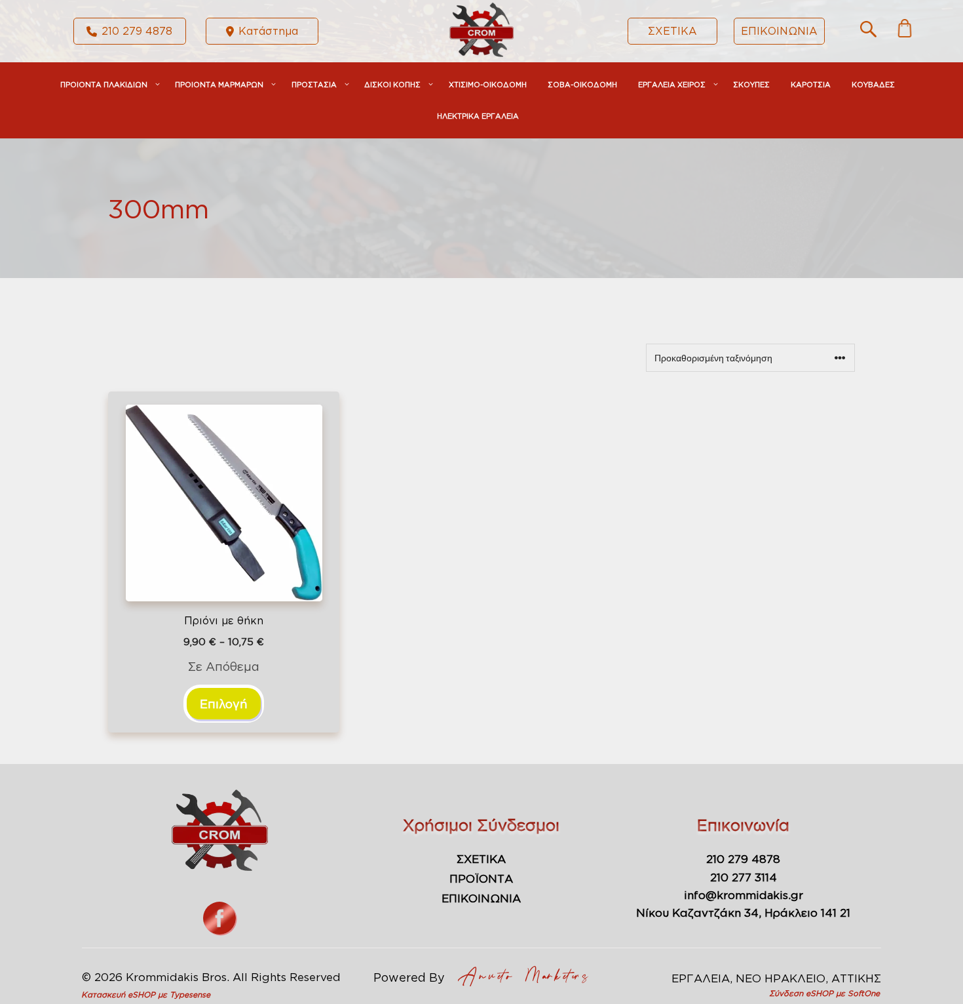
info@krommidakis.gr (743, 895)
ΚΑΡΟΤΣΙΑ (811, 85)
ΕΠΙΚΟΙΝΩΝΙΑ (779, 31)
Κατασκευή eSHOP (118, 994)
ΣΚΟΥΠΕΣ (751, 85)
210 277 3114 (743, 877)
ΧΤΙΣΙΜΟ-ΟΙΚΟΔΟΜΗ (488, 85)
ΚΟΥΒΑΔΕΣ (873, 85)
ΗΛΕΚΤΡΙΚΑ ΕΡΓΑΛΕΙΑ (478, 116)
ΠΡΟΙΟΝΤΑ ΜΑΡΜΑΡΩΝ (219, 85)
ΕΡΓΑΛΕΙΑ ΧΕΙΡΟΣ (672, 85)
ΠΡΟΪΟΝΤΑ (481, 878)
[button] (868, 32)
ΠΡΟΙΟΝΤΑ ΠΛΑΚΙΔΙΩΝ (103, 85)
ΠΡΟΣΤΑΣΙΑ (314, 85)
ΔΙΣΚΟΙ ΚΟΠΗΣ (392, 85)
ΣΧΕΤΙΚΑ (672, 31)
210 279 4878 (137, 31)
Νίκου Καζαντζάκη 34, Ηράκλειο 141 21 (743, 912)
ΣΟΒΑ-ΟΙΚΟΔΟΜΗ (582, 85)
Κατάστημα (268, 31)
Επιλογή (224, 703)
